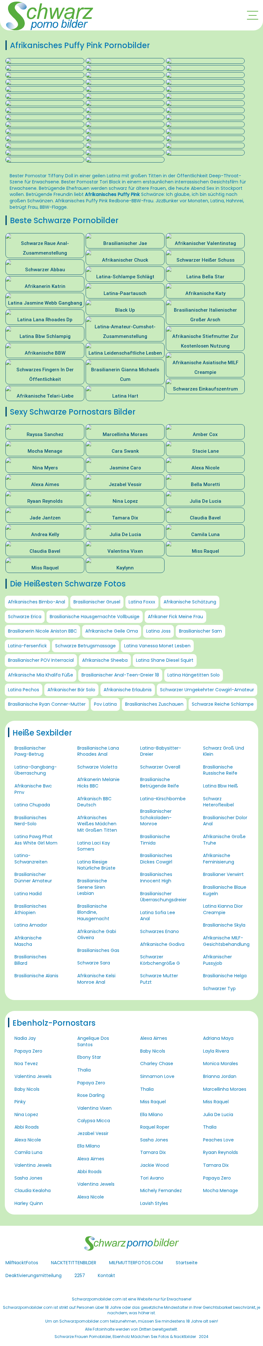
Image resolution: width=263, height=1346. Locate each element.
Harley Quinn (28, 1203)
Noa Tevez (26, 1063)
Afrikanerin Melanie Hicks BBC (98, 782)
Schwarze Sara (93, 963)
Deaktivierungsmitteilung (33, 1275)
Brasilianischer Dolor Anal (225, 820)
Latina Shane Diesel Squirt (164, 660)
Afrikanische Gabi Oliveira (96, 934)
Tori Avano (152, 1178)
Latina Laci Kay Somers (93, 846)
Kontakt (106, 1275)
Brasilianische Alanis (36, 975)
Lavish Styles (154, 1203)
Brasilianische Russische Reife (220, 770)
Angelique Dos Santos (93, 1041)
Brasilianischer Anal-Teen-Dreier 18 (120, 675)
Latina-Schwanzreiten (30, 858)
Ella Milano (88, 1146)
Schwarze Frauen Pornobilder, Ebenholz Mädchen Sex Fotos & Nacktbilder (125, 1336)
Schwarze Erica (24, 616)
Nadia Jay (25, 1038)
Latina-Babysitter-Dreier (160, 751)
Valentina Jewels (33, 1076)
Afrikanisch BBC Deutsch (94, 801)
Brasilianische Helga (225, 975)
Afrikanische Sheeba (105, 660)
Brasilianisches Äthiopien (30, 909)
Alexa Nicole (27, 1140)
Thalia (84, 1070)
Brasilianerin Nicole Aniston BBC (42, 631)
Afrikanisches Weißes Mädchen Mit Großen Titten (97, 823)
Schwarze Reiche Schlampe (223, 704)
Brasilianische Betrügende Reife (159, 782)
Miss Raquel (153, 1101)
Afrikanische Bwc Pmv (33, 789)
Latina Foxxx (142, 602)
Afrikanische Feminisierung (218, 858)
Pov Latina (105, 704)
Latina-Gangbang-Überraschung (35, 770)
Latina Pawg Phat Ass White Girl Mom (35, 839)
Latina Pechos (23, 689)
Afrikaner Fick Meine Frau (175, 616)
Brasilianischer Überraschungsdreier (163, 896)
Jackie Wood (154, 1165)
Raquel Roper (154, 1127)
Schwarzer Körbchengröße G (160, 960)
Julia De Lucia (218, 1114)
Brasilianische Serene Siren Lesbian (92, 887)
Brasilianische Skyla (224, 925)
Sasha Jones (28, 1178)
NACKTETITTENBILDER (73, 1262)
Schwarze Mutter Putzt (159, 978)
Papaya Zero (28, 1051)
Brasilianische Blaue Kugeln (224, 890)
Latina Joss (158, 631)
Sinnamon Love (157, 1076)
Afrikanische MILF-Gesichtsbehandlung (226, 941)
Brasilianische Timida (155, 839)
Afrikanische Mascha (28, 941)
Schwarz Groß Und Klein (223, 751)
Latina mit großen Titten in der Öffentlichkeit (157, 175)
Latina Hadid (28, 893)
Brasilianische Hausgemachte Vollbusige (95, 616)
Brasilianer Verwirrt (223, 874)
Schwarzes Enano (159, 931)
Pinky (20, 1101)
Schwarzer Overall (160, 767)
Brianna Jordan (219, 1076)
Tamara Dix (153, 1152)
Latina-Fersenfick (27, 646)
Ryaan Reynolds (220, 1152)
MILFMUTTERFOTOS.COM (136, 1262)
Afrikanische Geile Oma (111, 631)
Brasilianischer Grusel (96, 602)
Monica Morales (220, 1063)
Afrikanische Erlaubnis (128, 689)
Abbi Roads (26, 1127)
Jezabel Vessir (92, 1133)
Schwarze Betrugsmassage (85, 646)
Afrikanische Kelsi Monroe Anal (96, 978)
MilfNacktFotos (21, 1262)
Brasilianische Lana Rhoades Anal (98, 751)
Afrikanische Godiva (162, 944)
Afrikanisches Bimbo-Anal (36, 602)
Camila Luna (28, 1152)
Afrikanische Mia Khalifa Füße (40, 675)
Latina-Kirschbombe (163, 798)
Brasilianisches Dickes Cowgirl (156, 858)
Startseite (187, 1262)
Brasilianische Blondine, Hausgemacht (93, 912)
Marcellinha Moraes (224, 1089)
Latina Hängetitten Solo (193, 675)
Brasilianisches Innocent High (156, 877)
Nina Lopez (26, 1114)
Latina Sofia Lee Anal (157, 915)
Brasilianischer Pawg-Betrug (30, 751)
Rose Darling (91, 1095)
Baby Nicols (26, 1089)
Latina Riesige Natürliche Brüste (96, 865)
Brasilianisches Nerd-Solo (30, 820)
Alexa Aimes (90, 1159)
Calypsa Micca (93, 1120)
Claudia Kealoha (32, 1190)
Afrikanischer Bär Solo (71, 689)
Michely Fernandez (161, 1190)
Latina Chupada (32, 805)
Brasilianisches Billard (30, 960)
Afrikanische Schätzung (190, 602)
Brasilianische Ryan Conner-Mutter (47, 704)
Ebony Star (89, 1057)
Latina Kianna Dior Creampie (223, 909)
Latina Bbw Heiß (220, 786)
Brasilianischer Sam (200, 631)
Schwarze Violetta (97, 767)
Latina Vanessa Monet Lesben (157, 646)
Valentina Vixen (94, 1108)
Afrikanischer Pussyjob (217, 960)
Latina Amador (30, 925)
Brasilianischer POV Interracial (41, 660)
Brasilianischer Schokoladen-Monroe (156, 817)
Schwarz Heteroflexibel (218, 801)
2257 (79, 1275)
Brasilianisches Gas (98, 950)
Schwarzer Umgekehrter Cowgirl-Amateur (207, 689)
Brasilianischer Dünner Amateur (33, 877)
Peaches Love (218, 1140)
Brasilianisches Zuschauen (154, 704)
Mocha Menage (220, 1190)
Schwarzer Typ (219, 988)
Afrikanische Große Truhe (224, 839)
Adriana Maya (218, 1038)
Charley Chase (156, 1063)
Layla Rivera (216, 1051)
